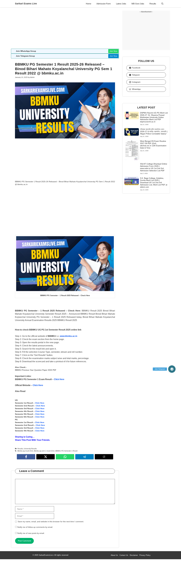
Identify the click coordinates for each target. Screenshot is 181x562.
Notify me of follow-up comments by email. (35, 527)
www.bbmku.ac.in (68, 336)
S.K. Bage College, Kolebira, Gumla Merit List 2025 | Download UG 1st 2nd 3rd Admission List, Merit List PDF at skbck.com (153, 182)
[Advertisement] (65, 29)
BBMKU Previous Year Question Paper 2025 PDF (35, 370)
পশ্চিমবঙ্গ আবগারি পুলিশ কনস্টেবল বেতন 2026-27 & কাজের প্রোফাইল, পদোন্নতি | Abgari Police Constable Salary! (153, 131)
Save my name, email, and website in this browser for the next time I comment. (51, 521)
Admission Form (103, 4)
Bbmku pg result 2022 (25, 451)
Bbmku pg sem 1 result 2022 (44, 451)
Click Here (59, 379)
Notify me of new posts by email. (31, 533)
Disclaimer (134, 555)
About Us (114, 555)
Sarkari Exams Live (26, 3)
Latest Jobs (121, 4)
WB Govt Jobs (137, 4)
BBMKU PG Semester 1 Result (66, 451)
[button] (162, 3)
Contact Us (124, 555)
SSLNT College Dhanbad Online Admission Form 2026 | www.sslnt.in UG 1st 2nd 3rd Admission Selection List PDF (153, 167)
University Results (30, 449)
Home (88, 4)
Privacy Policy (145, 555)
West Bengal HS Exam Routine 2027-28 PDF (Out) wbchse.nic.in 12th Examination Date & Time (153, 144)
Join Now (113, 51)
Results (152, 4)
